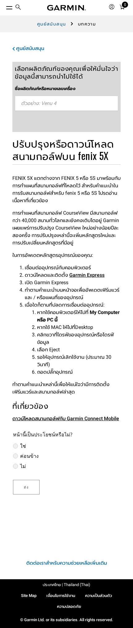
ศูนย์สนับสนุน (51, 23)
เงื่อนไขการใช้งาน (60, 595)
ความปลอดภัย (69, 606)
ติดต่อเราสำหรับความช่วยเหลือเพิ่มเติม (66, 563)
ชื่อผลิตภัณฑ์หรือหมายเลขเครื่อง (45, 88)
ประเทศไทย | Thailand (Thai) (66, 584)
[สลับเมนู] (3, 6)
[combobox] (66, 103)
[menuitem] (18, 8)
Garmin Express (87, 275)
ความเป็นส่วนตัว (98, 595)
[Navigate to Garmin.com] (66, 8)
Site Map (28, 595)
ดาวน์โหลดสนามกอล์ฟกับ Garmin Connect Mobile (65, 418)
